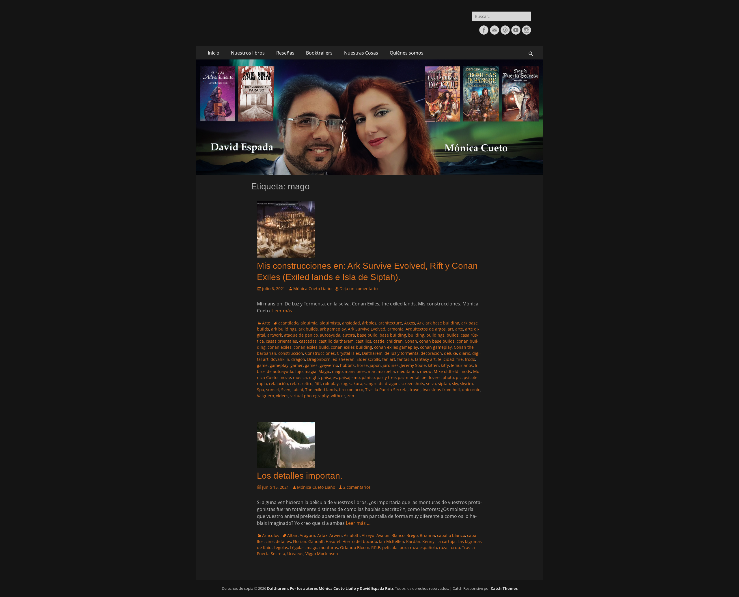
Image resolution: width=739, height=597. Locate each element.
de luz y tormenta (402, 353)
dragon (298, 359)
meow (426, 371)
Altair (292, 535)
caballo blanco (451, 535)
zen (350, 395)
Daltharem (372, 353)
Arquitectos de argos (426, 329)
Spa (260, 389)
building (416, 335)
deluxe (450, 353)
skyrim (466, 383)
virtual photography (309, 395)
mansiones (355, 371)
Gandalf (316, 541)
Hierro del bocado (359, 541)
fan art (388, 359)
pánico (368, 377)
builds (453, 335)
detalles (283, 541)
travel (415, 389)
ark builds (308, 329)
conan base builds (437, 341)
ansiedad (351, 323)
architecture (390, 323)
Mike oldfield (446, 371)
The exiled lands (321, 389)
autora (348, 335)
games (311, 365)
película (390, 547)
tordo (454, 547)
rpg (344, 383)
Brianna (427, 535)
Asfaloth (352, 535)
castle (379, 341)
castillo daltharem (336, 341)
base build (367, 335)
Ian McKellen (391, 541)
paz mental (408, 377)
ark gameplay (333, 329)
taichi (297, 389)
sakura (355, 383)
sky (455, 383)
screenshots (412, 383)
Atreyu (368, 535)
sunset (272, 389)
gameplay (279, 365)
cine (270, 541)
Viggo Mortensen (321, 553)
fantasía (405, 359)
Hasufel (333, 541)
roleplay (331, 383)
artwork (274, 335)
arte (459, 329)
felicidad (446, 359)
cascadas (308, 341)
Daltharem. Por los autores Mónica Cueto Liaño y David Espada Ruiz (330, 588)
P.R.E (375, 547)
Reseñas (285, 53)
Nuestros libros (248, 53)
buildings (435, 335)
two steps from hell (441, 389)
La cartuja (446, 541)
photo (448, 377)
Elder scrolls (368, 359)
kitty (445, 365)
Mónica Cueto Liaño (312, 288)
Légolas (297, 547)
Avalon (382, 535)
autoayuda (330, 335)
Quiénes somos (406, 53)
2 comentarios (357, 487)
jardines (391, 365)
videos (282, 395)
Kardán (413, 541)
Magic (324, 371)
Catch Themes (504, 588)
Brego (412, 535)
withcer (338, 395)
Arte (266, 323)
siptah (444, 383)
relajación (278, 383)
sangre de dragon (381, 383)
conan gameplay (436, 347)
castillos (363, 341)
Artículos (270, 535)
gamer (296, 365)
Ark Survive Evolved (366, 329)
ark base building (442, 323)
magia (310, 371)
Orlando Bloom (354, 547)
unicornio (471, 389)
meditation (407, 371)
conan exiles (280, 347)
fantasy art (425, 359)
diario (464, 353)
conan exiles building (351, 347)
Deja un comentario (358, 288)
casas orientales (281, 341)
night (314, 377)
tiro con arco (351, 389)
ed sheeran (343, 359)
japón (375, 365)
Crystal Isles (348, 353)
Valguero (265, 395)
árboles (369, 323)
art (450, 329)
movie (285, 377)
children (395, 341)
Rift (317, 383)
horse (362, 365)
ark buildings (283, 329)
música (300, 377)
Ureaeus (295, 553)
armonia (395, 329)
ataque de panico (301, 335)
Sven (285, 389)
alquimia (309, 323)
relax (295, 383)
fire (459, 359)
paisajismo (349, 377)
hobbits (347, 365)
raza (443, 547)
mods (465, 371)
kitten (433, 365)
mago (337, 371)
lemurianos (462, 365)
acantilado (288, 323)
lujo (299, 371)
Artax (322, 535)
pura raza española (418, 547)
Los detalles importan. (299, 475)
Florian (299, 541)
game (262, 365)
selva (431, 383)
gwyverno (329, 365)
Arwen (335, 535)
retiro (307, 383)
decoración (431, 353)
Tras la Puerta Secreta (386, 389)
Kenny (428, 541)
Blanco (397, 535)
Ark (420, 323)
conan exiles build (311, 347)
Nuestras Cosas (361, 53)
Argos (409, 323)
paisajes (329, 377)
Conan (411, 341)
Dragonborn (319, 359)
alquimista (330, 323)
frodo (470, 359)
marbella (386, 371)
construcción (290, 353)
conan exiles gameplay (396, 347)
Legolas (281, 547)
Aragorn (307, 535)
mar (372, 371)
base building (393, 335)
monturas (328, 547)
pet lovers (431, 377)
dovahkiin (279, 359)
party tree (386, 377)
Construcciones (320, 353)
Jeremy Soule (413, 365)
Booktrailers (319, 53)
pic (459, 377)
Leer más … (284, 310)
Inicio (213, 53)
